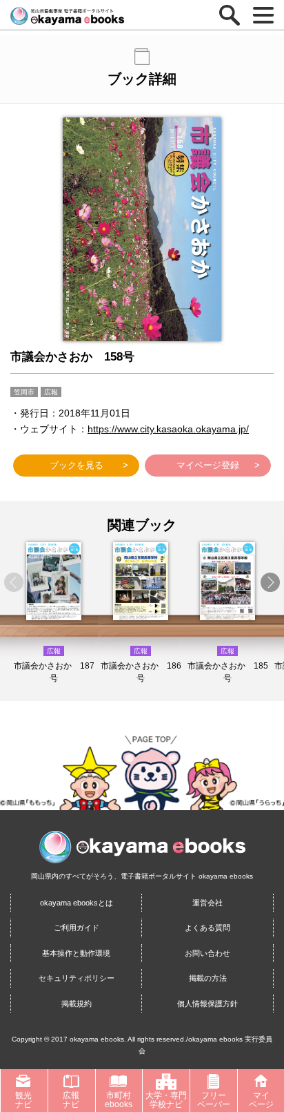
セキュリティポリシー (76, 978)
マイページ (261, 1100)
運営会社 (207, 903)
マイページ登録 (207, 465)
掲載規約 (76, 1003)
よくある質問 (207, 927)
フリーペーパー (213, 1100)
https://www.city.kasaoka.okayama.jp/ (168, 428)
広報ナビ (71, 1100)
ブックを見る (76, 465)
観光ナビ (23, 1100)
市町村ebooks (118, 1100)
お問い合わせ (207, 953)
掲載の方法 (208, 978)
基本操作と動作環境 (76, 953)
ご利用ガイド (76, 927)
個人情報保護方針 (207, 1003)
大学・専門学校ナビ (166, 1100)
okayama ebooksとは (76, 903)
